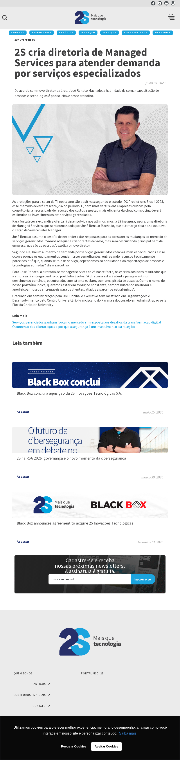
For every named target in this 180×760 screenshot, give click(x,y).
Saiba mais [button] (128, 733)
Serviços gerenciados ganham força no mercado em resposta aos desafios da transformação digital (86, 322)
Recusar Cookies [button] (73, 746)
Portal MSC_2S (92, 673)
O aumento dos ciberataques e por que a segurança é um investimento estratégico (73, 326)
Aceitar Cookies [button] (106, 746)
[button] (171, 17)
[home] (90, 17)
